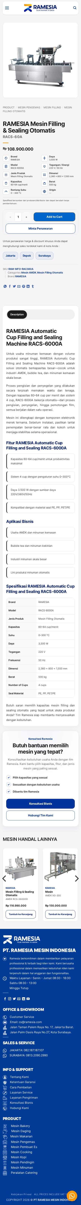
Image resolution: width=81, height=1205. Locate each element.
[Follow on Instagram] (9, 999)
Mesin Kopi (18, 1157)
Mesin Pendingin (22, 1162)
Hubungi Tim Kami (40, 815)
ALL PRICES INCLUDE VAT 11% (52, 1194)
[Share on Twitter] (14, 286)
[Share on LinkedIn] (28, 286)
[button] (7, 7)
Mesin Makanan (21, 1136)
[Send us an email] (18, 999)
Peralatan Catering (24, 1173)
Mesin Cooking (21, 1152)
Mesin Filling (52, 107)
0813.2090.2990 (37, 1055)
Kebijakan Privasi (21, 1194)
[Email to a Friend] (18, 286)
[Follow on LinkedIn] (23, 999)
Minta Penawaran (40, 228)
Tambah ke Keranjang (21, 914)
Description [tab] (17, 314)
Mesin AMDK (28, 272)
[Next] (76, 886)
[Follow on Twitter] (14, 999)
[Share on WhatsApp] (5, 286)
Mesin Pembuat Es (23, 1147)
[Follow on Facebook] (5, 999)
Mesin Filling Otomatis (50, 272)
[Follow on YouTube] (28, 999)
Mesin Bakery (20, 1126)
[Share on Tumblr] (32, 286)
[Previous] (5, 886)
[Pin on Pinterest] (23, 286)
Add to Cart (54, 217)
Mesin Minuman (21, 1167)
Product (9, 107)
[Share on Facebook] (9, 286)
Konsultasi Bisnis (40, 803)
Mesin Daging (20, 1131)
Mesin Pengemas (29, 107)
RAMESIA (20, 276)
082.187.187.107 (34, 1050)
